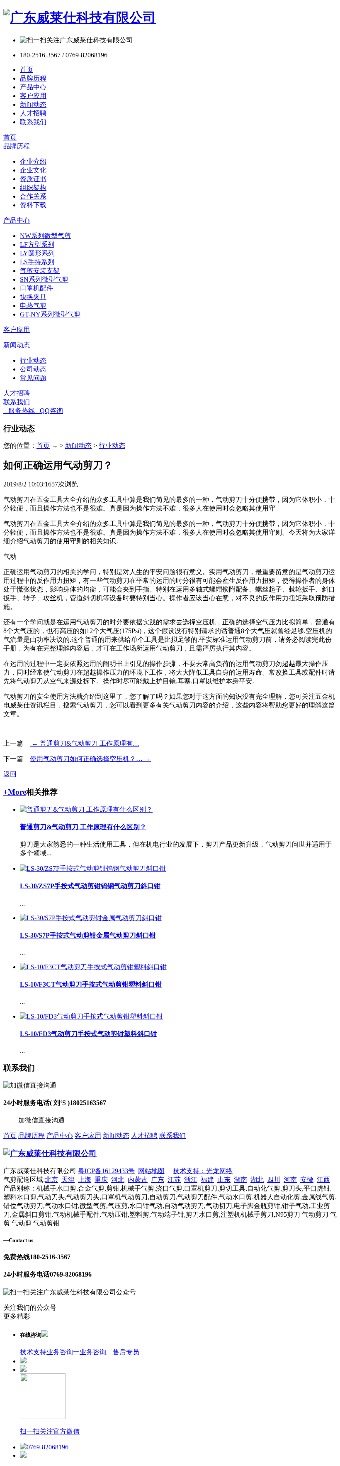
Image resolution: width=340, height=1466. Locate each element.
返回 (10, 774)
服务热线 (19, 410)
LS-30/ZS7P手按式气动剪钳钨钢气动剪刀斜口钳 (90, 885)
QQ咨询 (49, 410)
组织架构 (33, 187)
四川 (273, 1179)
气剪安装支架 (40, 270)
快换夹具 (33, 296)
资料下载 (33, 205)
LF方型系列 (37, 244)
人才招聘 (33, 113)
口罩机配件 (36, 288)
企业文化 (33, 170)
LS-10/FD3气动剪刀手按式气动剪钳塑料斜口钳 (88, 1033)
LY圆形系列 (37, 253)
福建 (207, 1179)
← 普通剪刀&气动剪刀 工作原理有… (84, 743)
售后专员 (126, 1351)
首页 (26, 69)
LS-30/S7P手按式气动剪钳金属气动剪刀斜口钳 (88, 935)
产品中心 (33, 87)
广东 (157, 1179)
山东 (224, 1179)
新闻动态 (33, 104)
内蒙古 (138, 1179)
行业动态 (33, 360)
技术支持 (33, 1351)
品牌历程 (33, 78)
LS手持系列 (37, 261)
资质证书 (33, 178)
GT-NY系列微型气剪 (50, 314)
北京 (51, 1179)
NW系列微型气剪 (45, 235)
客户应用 (33, 95)
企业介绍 (33, 161)
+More (14, 792)
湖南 (240, 1179)
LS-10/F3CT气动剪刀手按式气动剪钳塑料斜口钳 (91, 984)
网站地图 (151, 1170)
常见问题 (33, 377)
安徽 (306, 1179)
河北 (117, 1179)
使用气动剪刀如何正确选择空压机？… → (90, 758)
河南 (290, 1179)
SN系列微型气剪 (44, 279)
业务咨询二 (96, 1351)
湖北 (257, 1179)
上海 (84, 1179)
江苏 (174, 1179)
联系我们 (33, 121)
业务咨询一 (63, 1351)
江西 (323, 1179)
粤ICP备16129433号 (106, 1170)
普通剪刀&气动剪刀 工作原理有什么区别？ (83, 826)
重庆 (101, 1179)
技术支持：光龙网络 (203, 1170)
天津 (68, 1179)
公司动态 (33, 369)
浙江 (190, 1179)
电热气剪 (33, 305)
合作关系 (33, 196)
